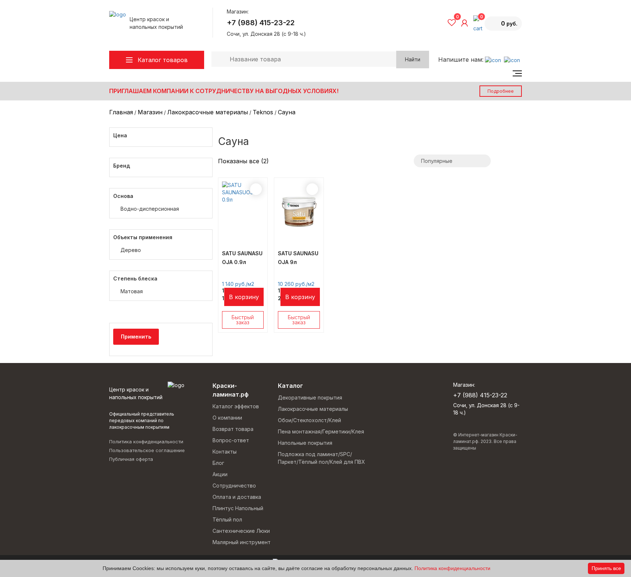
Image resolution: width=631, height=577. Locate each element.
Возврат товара (233, 429)
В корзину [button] (244, 297)
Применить (136, 336)
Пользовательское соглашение (147, 450)
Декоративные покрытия (310, 397)
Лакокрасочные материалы (313, 409)
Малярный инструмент (242, 542)
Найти (412, 59)
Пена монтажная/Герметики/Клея (321, 431)
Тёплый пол (227, 519)
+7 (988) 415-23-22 (261, 22)
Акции (220, 474)
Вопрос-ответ (231, 440)
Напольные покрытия (305, 443)
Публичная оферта (131, 459)
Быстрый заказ (243, 319)
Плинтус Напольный (238, 508)
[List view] (506, 160)
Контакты (225, 451)
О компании (227, 417)
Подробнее (500, 91)
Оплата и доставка (237, 497)
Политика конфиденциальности (146, 441)
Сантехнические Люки (241, 531)
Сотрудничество (234, 485)
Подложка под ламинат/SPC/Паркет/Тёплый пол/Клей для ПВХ (321, 458)
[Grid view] (517, 160)
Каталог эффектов (236, 406)
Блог (218, 463)
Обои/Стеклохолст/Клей (309, 420)
